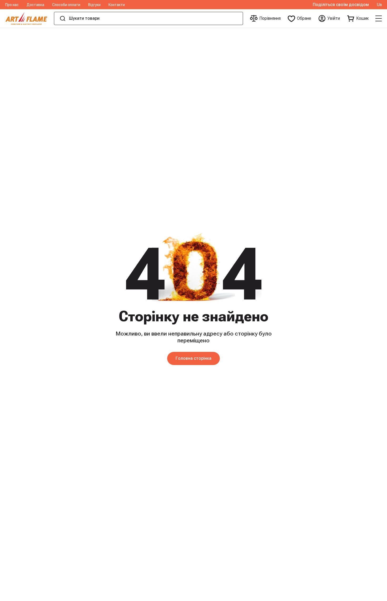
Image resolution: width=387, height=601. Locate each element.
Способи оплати (66, 5)
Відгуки (94, 5)
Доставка (35, 5)
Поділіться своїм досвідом (341, 4)
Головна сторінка (193, 358)
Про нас (12, 5)
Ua (379, 4)
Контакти (116, 5)
